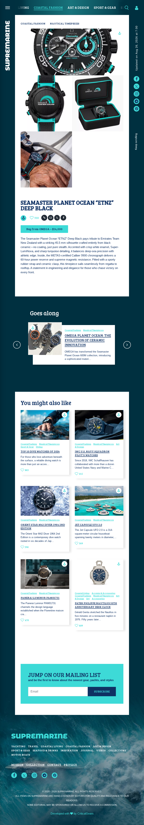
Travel (33, 746)
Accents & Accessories (103, 593)
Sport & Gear (105, 7)
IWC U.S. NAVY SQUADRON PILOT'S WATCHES (92, 453)
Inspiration (69, 750)
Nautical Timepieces (64, 23)
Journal (87, 750)
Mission (17, 764)
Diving (39, 446)
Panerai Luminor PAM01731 (40, 597)
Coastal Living (82, 593)
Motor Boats (20, 754)
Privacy (70, 764)
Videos (101, 750)
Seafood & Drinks (45, 750)
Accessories (98, 598)
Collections (117, 750)
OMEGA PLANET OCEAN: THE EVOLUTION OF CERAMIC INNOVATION (88, 340)
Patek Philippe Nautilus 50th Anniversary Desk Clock (96, 605)
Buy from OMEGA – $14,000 (44, 229)
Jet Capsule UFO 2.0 (88, 524)
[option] (72, 345)
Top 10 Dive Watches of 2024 (40, 451)
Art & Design (78, 7)
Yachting (18, 746)
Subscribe (102, 691)
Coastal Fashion (48, 7)
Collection (35, 764)
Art (88, 598)
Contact (54, 764)
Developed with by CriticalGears (72, 813)
